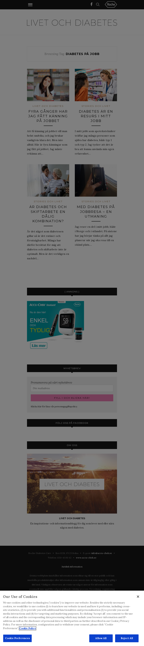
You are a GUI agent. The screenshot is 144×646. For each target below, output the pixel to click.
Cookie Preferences (17, 638)
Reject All (127, 638)
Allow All (100, 638)
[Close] (138, 596)
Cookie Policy (27, 628)
